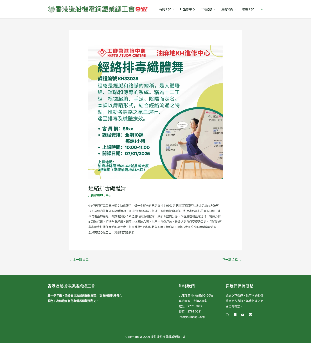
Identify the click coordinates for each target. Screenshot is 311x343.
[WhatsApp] (227, 314)
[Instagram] (250, 314)
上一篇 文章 (79, 259)
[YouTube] (242, 314)
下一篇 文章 (232, 259)
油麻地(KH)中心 (100, 195)
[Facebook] (235, 314)
